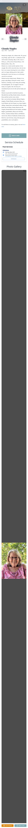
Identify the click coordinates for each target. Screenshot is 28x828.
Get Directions (13, 158)
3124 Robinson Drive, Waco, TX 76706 (13, 156)
